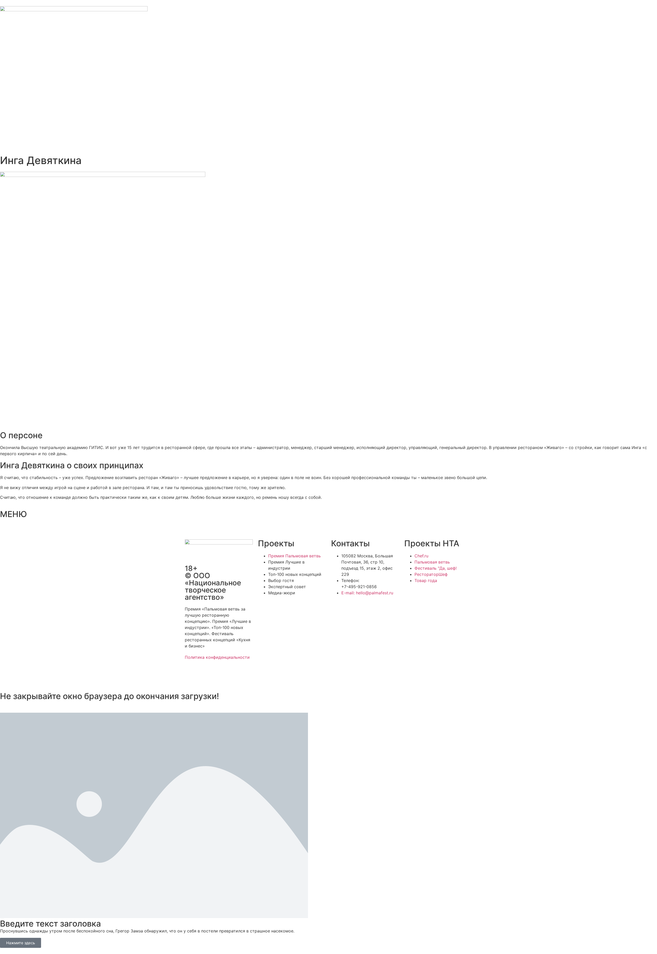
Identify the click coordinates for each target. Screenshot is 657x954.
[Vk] (219, 675)
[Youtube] (233, 675)
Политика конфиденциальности (217, 657)
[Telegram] (205, 675)
